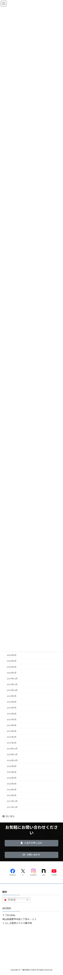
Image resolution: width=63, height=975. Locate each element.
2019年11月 (12, 684)
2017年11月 (12, 807)
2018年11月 (12, 755)
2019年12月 (12, 679)
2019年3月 (11, 731)
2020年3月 (11, 661)
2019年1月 (11, 743)
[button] (31, 843)
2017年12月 (12, 801)
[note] (44, 872)
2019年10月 (12, 690)
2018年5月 (11, 778)
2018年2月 (11, 795)
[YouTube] (54, 872)
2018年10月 (12, 760)
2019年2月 (11, 737)
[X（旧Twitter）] (23, 872)
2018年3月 (11, 790)
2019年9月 (11, 696)
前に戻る (10, 816)
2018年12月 (12, 749)
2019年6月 (11, 714)
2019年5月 (11, 720)
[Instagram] (33, 872)
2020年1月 (11, 673)
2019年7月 (11, 708)
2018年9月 (11, 766)
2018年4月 (11, 784)
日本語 (11, 899)
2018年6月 (11, 772)
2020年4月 (11, 655)
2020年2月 (11, 667)
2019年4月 (11, 725)
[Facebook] (13, 872)
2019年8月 (11, 702)
